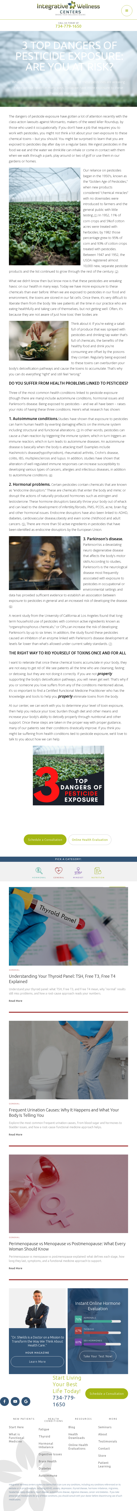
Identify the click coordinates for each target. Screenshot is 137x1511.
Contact (104, 1448)
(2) (116, 271)
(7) (110, 644)
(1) (95, 215)
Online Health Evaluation (90, 839)
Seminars (105, 1427)
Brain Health (48, 1461)
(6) (10, 606)
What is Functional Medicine (16, 1438)
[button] (126, 10)
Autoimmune (48, 1475)
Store (102, 1455)
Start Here (16, 1427)
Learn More (37, 1361)
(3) (78, 430)
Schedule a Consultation (45, 839)
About (102, 1434)
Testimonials (107, 1441)
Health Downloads (76, 1436)
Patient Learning (104, 1464)
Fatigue (44, 1429)
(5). (24, 524)
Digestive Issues (50, 1454)
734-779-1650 (68, 26)
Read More (15, 1000)
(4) (50, 475)
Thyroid (44, 1436)
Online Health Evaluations (78, 1446)
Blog (71, 1427)
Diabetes (45, 1468)
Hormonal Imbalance (46, 1445)
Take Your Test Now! (98, 1356)
